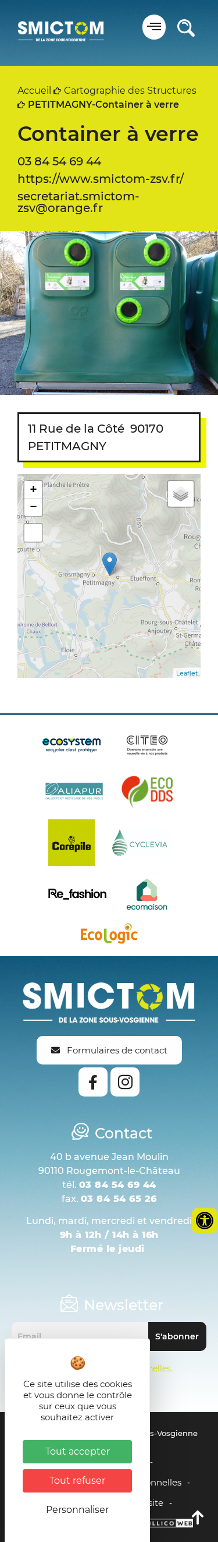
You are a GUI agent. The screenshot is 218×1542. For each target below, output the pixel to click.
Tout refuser (77, 1480)
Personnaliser (77, 1509)
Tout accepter (77, 1451)
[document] (109, 771)
